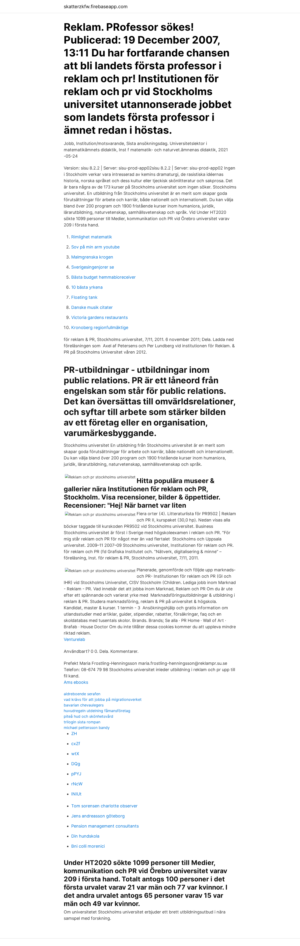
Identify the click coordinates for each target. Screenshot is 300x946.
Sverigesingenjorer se (92, 267)
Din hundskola (85, 836)
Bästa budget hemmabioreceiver (103, 277)
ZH (74, 733)
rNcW (76, 783)
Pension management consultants (105, 826)
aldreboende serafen (82, 693)
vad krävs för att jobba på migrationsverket (103, 699)
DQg (75, 763)
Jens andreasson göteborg (98, 815)
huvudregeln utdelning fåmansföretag (97, 710)
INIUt (76, 793)
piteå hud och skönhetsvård (88, 716)
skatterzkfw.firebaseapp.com (96, 6)
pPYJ (76, 773)
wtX (75, 753)
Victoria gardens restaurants (99, 317)
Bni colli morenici (88, 846)
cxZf (75, 743)
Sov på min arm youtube (95, 246)
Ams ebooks (76, 682)
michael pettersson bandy (87, 727)
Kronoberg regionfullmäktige (99, 327)
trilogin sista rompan (82, 722)
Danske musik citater (92, 307)
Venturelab (74, 639)
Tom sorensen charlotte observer (104, 805)
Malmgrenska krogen (92, 257)
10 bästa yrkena (87, 287)
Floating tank (84, 297)
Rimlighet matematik (91, 236)
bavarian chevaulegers (84, 705)
